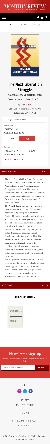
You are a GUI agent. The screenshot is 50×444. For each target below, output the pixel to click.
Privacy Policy (25, 425)
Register (25, 400)
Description (9, 171)
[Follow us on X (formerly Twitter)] (25, 391)
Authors (7, 285)
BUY (27, 138)
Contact (25, 413)
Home (11, 25)
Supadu (30, 439)
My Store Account (25, 405)
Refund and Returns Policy (25, 420)
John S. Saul (26, 104)
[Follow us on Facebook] (30, 391)
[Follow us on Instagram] (19, 391)
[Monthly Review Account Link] (38, 17)
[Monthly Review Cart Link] (42, 17)
